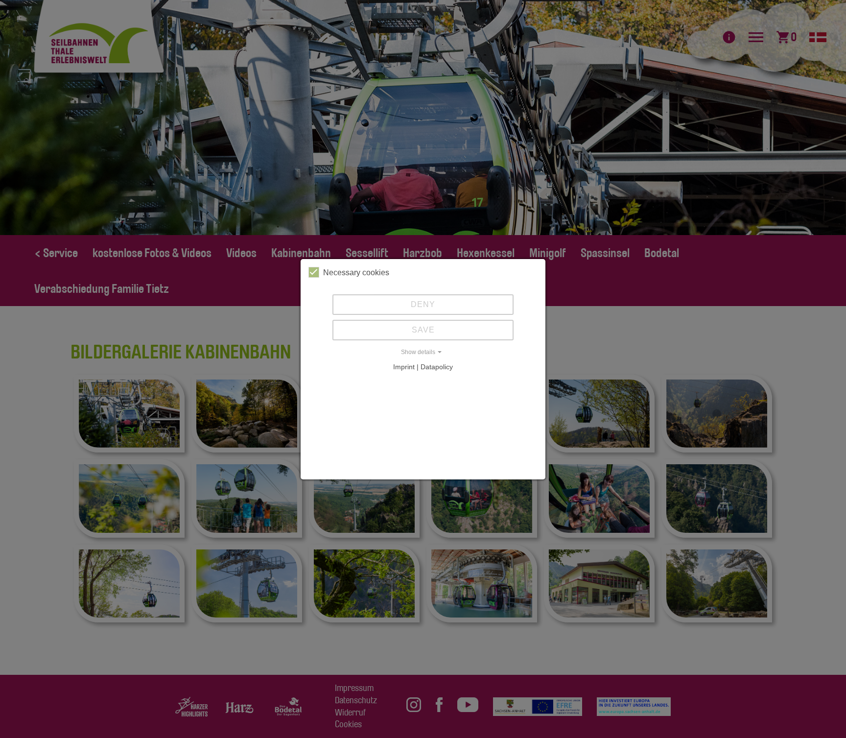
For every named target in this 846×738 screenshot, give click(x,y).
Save (423, 330)
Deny (423, 304)
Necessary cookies (356, 272)
